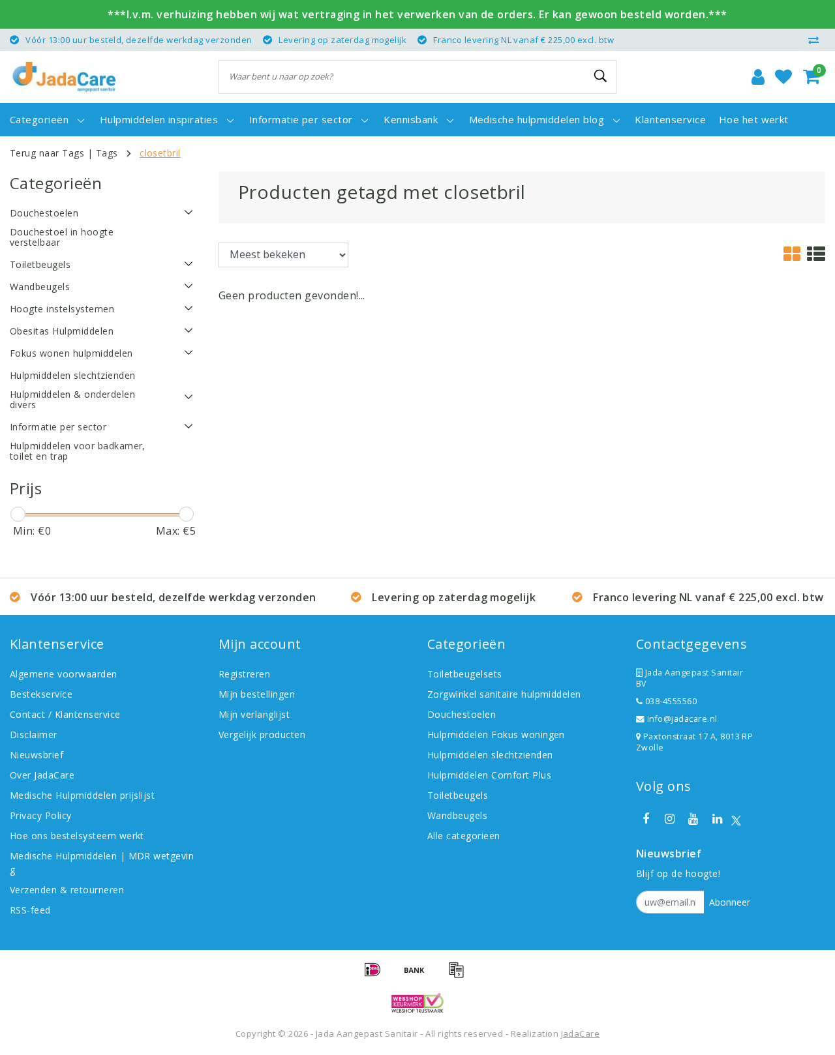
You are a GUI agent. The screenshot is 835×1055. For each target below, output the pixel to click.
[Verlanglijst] (783, 77)
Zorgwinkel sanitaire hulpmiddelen (504, 694)
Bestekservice (41, 694)
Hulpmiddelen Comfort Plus (489, 775)
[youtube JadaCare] (693, 819)
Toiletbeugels (457, 795)
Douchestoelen (461, 714)
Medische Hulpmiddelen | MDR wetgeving (102, 863)
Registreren (244, 674)
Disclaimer (33, 734)
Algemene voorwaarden (63, 674)
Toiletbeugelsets (464, 674)
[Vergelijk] (816, 40)
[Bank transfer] (419, 975)
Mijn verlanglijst (254, 714)
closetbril (160, 153)
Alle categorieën (463, 835)
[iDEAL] (377, 975)
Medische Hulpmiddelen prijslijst (82, 795)
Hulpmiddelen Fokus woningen (496, 734)
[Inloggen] (758, 77)
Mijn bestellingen (257, 694)
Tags (107, 153)
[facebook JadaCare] (646, 819)
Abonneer (729, 902)
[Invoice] (459, 975)
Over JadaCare (42, 775)
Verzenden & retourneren (67, 890)
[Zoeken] (600, 76)
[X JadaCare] (736, 819)
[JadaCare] (64, 77)
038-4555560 (670, 701)
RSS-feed (30, 910)
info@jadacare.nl (682, 718)
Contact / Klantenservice (65, 714)
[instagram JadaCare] (669, 819)
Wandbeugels (457, 815)
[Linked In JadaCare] (717, 819)
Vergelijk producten (262, 734)
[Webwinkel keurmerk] (417, 1003)
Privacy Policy (41, 815)
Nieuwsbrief (36, 755)
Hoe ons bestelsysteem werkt (77, 835)
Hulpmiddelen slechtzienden (490, 755)
